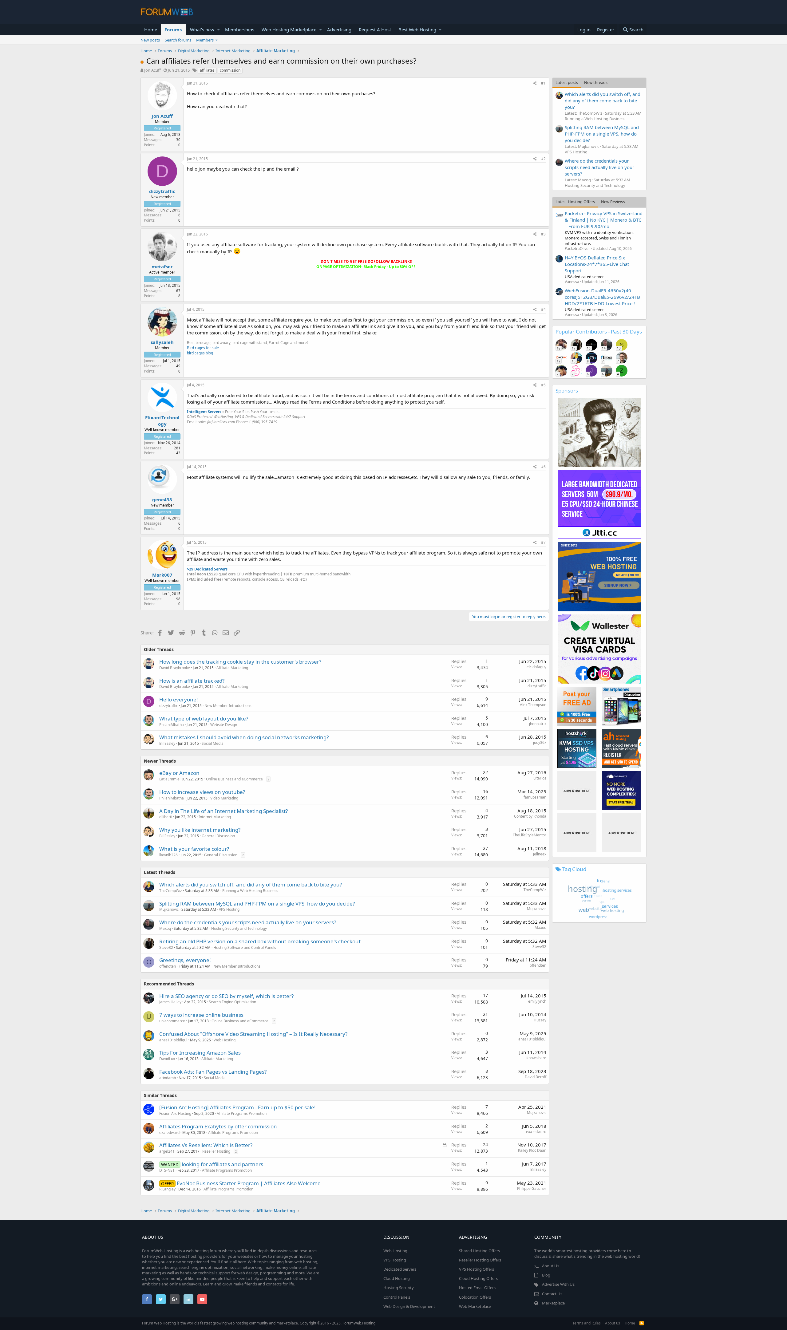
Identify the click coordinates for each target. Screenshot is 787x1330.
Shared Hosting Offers (479, 1250)
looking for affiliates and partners (222, 1164)
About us (612, 1323)
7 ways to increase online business (201, 1014)
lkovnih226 (168, 855)
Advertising (339, 29)
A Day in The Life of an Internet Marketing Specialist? (223, 811)
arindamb (167, 1077)
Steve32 (166, 947)
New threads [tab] (595, 82)
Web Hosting (224, 1040)
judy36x (539, 742)
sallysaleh (162, 342)
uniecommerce (172, 1021)
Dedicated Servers (399, 1269)
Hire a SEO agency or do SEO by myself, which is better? (226, 996)
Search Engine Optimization (232, 1001)
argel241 (167, 1151)
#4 (543, 309)
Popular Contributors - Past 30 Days (599, 331)
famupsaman (535, 797)
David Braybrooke (174, 667)
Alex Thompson (533, 704)
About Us (550, 1266)
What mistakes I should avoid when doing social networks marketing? (244, 737)
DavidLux (167, 1058)
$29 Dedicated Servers (207, 569)
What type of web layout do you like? (203, 718)
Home (150, 29)
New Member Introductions (227, 705)
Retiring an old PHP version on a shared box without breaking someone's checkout (260, 941)
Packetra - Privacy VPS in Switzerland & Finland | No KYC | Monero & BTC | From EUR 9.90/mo (604, 219)
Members (205, 40)
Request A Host (375, 29)
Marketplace (553, 1303)
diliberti (165, 816)
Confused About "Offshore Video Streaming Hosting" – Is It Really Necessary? (253, 1033)
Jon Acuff (152, 70)
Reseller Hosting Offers (480, 1260)
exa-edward (169, 1132)
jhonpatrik (537, 723)
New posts (150, 40)
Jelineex (539, 854)
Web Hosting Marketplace (289, 29)
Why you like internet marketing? (199, 829)
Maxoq (165, 928)
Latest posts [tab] (567, 82)
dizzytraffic (162, 191)
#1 (543, 83)
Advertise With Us (558, 1284)
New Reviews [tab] (613, 201)
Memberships (239, 29)
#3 (543, 234)
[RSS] (641, 1323)
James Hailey (170, 1001)
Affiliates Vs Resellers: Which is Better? (205, 1145)
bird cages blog (200, 353)
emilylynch (537, 1001)
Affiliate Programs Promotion (242, 1113)
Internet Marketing (215, 816)
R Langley (167, 1189)
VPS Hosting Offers (476, 1269)
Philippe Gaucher (531, 1188)
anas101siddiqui (173, 1040)
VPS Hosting (229, 909)
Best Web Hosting (417, 29)
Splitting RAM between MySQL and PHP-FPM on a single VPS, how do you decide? (257, 903)
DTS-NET (167, 1170)
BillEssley (167, 743)
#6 (543, 466)
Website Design (223, 724)
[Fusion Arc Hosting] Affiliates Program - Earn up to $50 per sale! (237, 1107)
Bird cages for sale (203, 347)
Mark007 (162, 575)
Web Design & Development (409, 1306)
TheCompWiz (170, 890)
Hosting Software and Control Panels (244, 947)
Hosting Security (398, 1287)
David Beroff (535, 1076)
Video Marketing (224, 798)
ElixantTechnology (162, 420)
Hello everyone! (178, 699)
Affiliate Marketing (232, 667)
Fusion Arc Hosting (175, 1113)
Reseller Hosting (216, 1151)
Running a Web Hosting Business (250, 890)
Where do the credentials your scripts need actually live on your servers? (247, 922)
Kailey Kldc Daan (532, 1150)
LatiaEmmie (169, 779)
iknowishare (536, 1057)
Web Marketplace (475, 1306)
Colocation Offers (475, 1297)
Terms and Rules (586, 1323)
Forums (173, 29)
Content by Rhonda (530, 816)
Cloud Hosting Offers (478, 1278)
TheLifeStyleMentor (529, 835)
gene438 (162, 499)
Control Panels (396, 1297)
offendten (167, 966)
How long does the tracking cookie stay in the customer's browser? (240, 661)
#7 (543, 542)
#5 (543, 385)
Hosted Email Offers (477, 1287)
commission (230, 70)
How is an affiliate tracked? (191, 680)
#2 (543, 158)
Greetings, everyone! (185, 960)
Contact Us (552, 1293)
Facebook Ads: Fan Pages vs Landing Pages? (213, 1071)
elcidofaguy (536, 666)
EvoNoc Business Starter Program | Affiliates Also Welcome (249, 1183)
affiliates (207, 70)
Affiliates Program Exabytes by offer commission (218, 1126)
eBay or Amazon (179, 772)
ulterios (539, 778)
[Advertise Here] (576, 790)
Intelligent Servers (204, 411)
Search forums (178, 40)
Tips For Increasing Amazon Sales (200, 1052)
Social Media (212, 743)
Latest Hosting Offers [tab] (575, 201)
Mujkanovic (169, 909)
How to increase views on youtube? (202, 791)
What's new (202, 29)
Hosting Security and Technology (239, 928)
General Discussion (218, 836)
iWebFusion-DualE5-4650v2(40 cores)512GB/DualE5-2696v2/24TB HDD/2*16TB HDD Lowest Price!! (602, 296)
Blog (546, 1275)
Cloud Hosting (396, 1278)
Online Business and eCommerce (234, 779)
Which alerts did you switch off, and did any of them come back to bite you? (250, 884)
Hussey (540, 1020)
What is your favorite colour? (194, 848)
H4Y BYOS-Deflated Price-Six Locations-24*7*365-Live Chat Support (597, 264)
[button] (218, 29)
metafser (162, 266)
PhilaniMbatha (171, 724)
